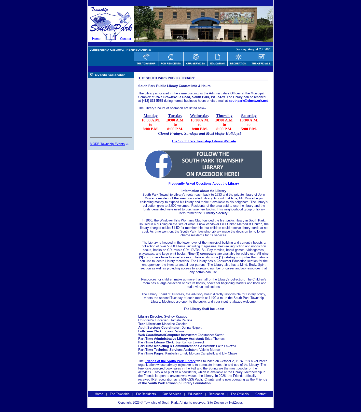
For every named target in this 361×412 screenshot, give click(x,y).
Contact (125, 39)
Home (96, 39)
